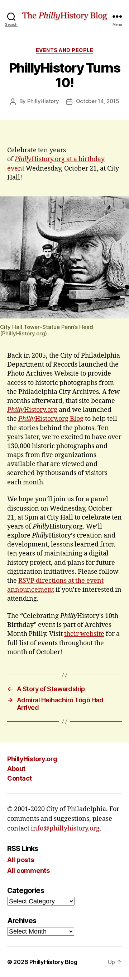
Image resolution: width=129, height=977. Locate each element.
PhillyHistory (43, 101)
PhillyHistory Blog (53, 962)
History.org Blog (50, 419)
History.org (32, 410)
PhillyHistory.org (32, 759)
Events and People (65, 50)
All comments (28, 870)
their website (84, 634)
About (16, 768)
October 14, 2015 (97, 101)
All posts (20, 860)
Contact (19, 778)
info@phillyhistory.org (65, 828)
